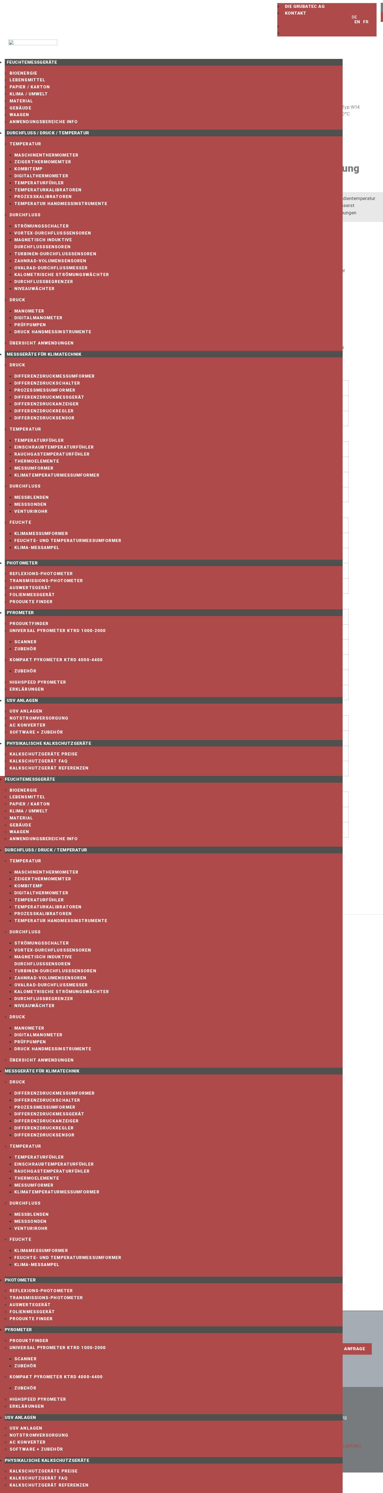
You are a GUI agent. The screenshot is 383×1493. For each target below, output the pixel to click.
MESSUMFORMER (34, 468)
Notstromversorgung (39, 718)
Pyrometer (20, 612)
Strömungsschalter (41, 226)
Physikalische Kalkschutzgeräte (49, 743)
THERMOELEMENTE (36, 461)
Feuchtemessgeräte (32, 62)
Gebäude (20, 108)
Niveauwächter (34, 288)
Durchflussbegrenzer (43, 281)
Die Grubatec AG (305, 6)
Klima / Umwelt (29, 94)
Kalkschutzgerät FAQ (39, 761)
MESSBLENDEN (31, 497)
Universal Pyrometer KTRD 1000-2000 (58, 630)
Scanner (25, 641)
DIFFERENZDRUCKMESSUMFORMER (54, 376)
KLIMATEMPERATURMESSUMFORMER (57, 475)
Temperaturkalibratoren (48, 189)
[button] (312, 20)
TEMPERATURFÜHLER (39, 440)
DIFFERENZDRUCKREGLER (44, 411)
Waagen (19, 114)
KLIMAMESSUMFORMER (41, 533)
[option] (356, 22)
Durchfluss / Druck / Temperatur (48, 132)
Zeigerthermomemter (42, 161)
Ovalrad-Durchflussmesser (51, 267)
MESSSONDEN (30, 504)
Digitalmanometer (38, 317)
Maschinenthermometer (46, 155)
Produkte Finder (31, 601)
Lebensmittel (27, 79)
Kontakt (295, 13)
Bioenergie (23, 73)
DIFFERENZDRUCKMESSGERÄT (49, 397)
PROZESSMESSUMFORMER (44, 390)
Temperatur (25, 143)
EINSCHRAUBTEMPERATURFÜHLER (54, 447)
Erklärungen (27, 689)
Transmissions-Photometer (46, 580)
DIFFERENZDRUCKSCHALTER (47, 383)
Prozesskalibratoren (43, 196)
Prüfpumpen (30, 324)
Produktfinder (29, 623)
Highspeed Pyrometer (38, 682)
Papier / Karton (30, 86)
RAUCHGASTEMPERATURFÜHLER (52, 454)
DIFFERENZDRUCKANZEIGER (46, 403)
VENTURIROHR (31, 511)
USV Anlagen (22, 700)
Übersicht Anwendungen (42, 343)
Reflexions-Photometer (41, 573)
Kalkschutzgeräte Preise (44, 754)
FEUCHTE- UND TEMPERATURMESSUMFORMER (68, 540)
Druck (18, 299)
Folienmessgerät (32, 594)
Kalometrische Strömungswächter (61, 274)
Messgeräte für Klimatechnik (44, 354)
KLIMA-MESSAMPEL (37, 547)
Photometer (22, 563)
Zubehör (25, 648)
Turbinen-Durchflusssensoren (55, 253)
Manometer (29, 311)
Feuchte (20, 522)
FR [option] (366, 21)
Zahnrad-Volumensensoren (50, 260)
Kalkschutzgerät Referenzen (49, 768)
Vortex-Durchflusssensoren (52, 233)
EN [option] (357, 21)
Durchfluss (25, 214)
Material (21, 101)
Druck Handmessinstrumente (53, 331)
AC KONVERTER (28, 725)
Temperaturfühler (39, 182)
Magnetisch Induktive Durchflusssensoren (43, 243)
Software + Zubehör (36, 732)
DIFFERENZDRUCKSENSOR (44, 418)
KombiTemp (28, 168)
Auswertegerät (30, 587)
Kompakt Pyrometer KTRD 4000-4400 (56, 659)
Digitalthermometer (41, 175)
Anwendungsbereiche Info (44, 121)
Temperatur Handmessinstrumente (60, 203)
